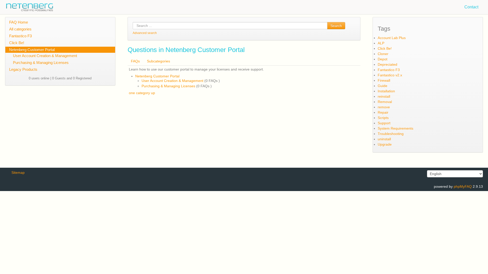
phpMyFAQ (463, 186)
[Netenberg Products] (26, 6)
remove (384, 107)
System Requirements (395, 128)
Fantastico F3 (20, 36)
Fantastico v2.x (390, 75)
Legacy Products (23, 69)
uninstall (384, 139)
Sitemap (18, 172)
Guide (382, 86)
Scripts (383, 118)
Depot (382, 59)
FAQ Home (18, 22)
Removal (385, 102)
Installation (386, 91)
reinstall (384, 96)
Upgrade (385, 144)
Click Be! (16, 43)
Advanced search (145, 33)
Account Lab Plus (392, 38)
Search (336, 26)
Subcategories (158, 61)
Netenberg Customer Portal (32, 49)
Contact (471, 7)
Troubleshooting (391, 134)
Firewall (384, 80)
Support (384, 123)
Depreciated (387, 64)
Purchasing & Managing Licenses (41, 62)
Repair (383, 112)
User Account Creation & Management (45, 56)
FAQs (135, 61)
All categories (20, 29)
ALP (381, 43)
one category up (142, 93)
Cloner (383, 54)
